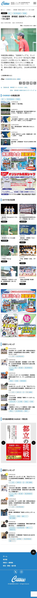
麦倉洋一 (26, 411)
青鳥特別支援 (23, 381)
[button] (3, 443)
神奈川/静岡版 (29, 392)
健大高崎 (21, 367)
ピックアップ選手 (13, 367)
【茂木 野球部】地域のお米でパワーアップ (21, 90)
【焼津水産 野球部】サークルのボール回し (15, 87)
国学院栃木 (19, 539)
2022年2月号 (12, 527)
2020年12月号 (12, 401)
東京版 (16, 381)
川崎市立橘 (18, 392)
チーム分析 (12, 356)
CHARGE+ (4, 13)
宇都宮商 (24, 13)
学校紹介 (11, 381)
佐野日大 (11, 411)
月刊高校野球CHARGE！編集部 (30, 25)
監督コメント (24, 516)
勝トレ (10, 13)
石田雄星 (11, 369)
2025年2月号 (12, 516)
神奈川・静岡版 (8, 562)
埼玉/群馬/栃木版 (16, 13)
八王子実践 (20, 401)
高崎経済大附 (12, 529)
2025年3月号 (12, 539)
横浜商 (18, 516)
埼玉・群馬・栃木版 (9, 566)
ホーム (5, 556)
